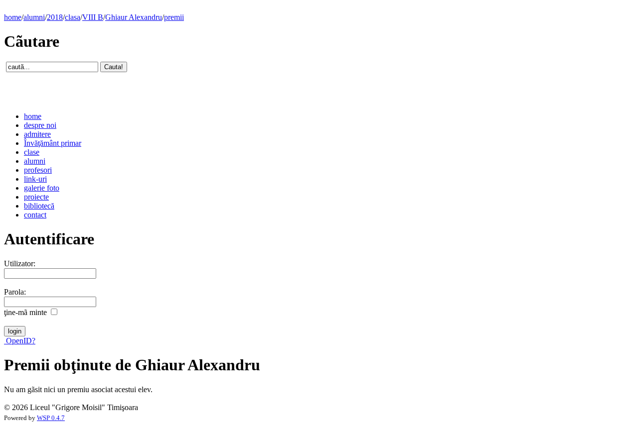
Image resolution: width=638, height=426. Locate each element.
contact (35, 215)
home (12, 17)
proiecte (36, 197)
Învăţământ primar (52, 143)
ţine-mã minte (25, 312)
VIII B (92, 17)
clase (31, 152)
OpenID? (19, 340)
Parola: (15, 292)
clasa (72, 17)
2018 (55, 17)
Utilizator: (19, 263)
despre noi (40, 125)
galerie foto (41, 188)
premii (174, 17)
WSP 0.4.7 (51, 418)
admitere (37, 134)
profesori (38, 170)
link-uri (35, 179)
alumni (34, 17)
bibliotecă (39, 206)
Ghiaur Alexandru (133, 17)
